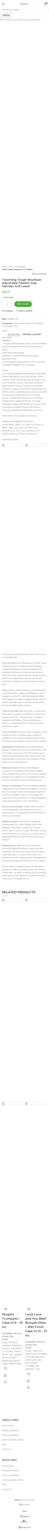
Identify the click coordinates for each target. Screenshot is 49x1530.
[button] (5, 1375)
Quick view (5, 1382)
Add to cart (23, 304)
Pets (12, 1336)
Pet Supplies (7, 1333)
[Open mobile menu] (3, 4)
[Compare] (5, 1309)
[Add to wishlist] (5, 1368)
